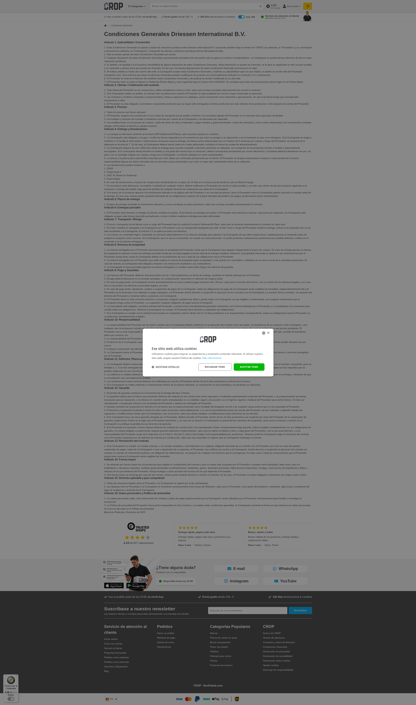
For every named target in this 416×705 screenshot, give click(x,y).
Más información (211, 358)
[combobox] (263, 333)
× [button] (268, 333)
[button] (165, 367)
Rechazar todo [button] (215, 366)
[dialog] (208, 352)
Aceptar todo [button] (249, 366)
